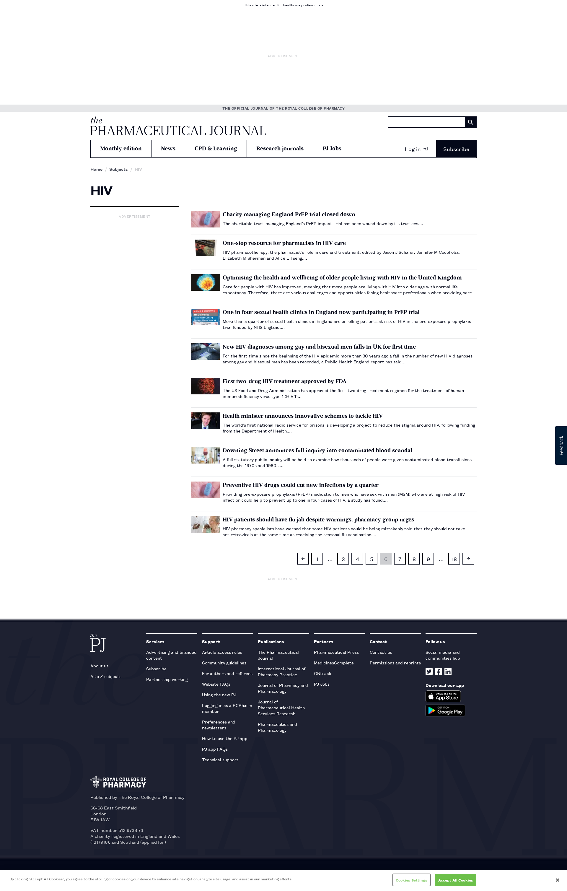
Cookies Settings (411, 880)
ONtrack (322, 673)
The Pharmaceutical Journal (278, 655)
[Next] (468, 559)
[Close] (557, 880)
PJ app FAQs (215, 749)
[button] (561, 445)
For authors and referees (227, 673)
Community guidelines (224, 662)
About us (99, 665)
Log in (413, 148)
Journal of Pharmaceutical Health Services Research (281, 707)
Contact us (381, 652)
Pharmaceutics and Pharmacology (277, 727)
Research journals (280, 148)
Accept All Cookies (455, 880)
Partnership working (167, 679)
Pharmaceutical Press (336, 652)
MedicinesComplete (334, 662)
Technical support (220, 759)
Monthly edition (121, 148)
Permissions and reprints (395, 662)
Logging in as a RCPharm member (227, 708)
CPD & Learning (216, 148)
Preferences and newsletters (218, 724)
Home (96, 169)
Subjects (118, 169)
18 (454, 558)
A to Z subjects (105, 676)
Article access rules (222, 652)
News (168, 148)
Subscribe (456, 148)
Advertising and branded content (171, 655)
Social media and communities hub (443, 655)
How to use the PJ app (224, 738)
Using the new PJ (219, 694)
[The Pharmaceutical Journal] (178, 125)
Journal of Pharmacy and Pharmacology (283, 688)
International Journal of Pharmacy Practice (281, 671)
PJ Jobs (332, 148)
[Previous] (303, 559)
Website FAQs (216, 684)
